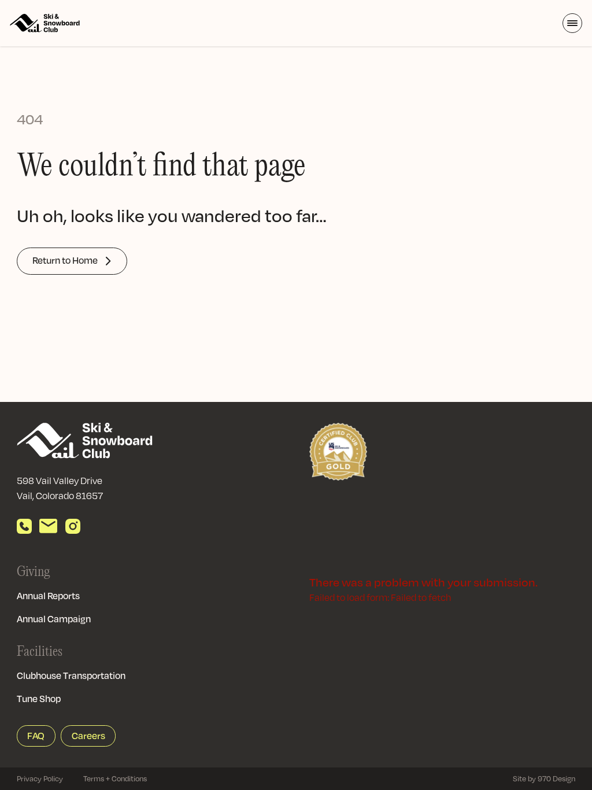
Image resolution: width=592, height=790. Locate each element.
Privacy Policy (40, 778)
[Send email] (48, 526)
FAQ (36, 735)
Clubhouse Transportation (71, 675)
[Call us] (24, 526)
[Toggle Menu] (572, 23)
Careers (88, 735)
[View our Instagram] (72, 526)
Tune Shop (39, 698)
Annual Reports (48, 595)
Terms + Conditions (115, 778)
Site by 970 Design (544, 778)
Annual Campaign (54, 619)
